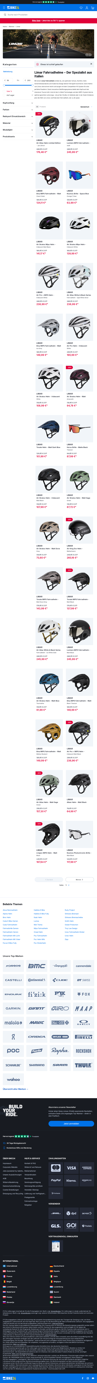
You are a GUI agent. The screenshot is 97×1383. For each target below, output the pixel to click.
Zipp (66, 939)
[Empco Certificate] (55, 1246)
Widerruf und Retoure (32, 1167)
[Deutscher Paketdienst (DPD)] (71, 1213)
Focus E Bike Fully (10, 943)
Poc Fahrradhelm (40, 936)
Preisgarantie (29, 1197)
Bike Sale (36, 20)
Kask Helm (38, 917)
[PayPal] (55, 1181)
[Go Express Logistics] (71, 1226)
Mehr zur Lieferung (19, 1344)
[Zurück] (86, 54)
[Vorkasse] (55, 1193)
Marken (11, 26)
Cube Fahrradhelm (10, 925)
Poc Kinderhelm (40, 943)
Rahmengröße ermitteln (33, 1186)
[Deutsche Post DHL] (55, 1213)
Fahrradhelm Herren (10, 932)
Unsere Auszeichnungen (12, 1175)
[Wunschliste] (81, 7)
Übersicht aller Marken (14, 1089)
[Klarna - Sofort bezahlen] (71, 1181)
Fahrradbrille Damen (10, 928)
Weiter (78, 880)
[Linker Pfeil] (37, 124)
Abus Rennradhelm (10, 910)
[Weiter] (90, 54)
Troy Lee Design (71, 928)
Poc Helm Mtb (39, 939)
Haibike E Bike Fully (41, 914)
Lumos (36, 921)
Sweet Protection (71, 925)
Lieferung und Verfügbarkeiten (35, 1194)
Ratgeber (28, 1205)
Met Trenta (38, 925)
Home (5, 26)
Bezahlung (28, 1178)
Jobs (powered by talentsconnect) (13, 1171)
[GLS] (55, 1226)
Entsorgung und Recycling (13, 1194)
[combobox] (74, 107)
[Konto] (86, 7)
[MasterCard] (55, 1168)
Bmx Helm (7, 917)
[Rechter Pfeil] (60, 124)
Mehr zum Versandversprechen (22, 1354)
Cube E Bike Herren (10, 921)
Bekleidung (7, 71)
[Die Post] (87, 1213)
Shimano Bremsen (72, 914)
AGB (4, 1178)
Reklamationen (30, 1171)
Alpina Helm (7, 914)
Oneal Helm (38, 932)
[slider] (4, 85)
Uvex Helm (69, 936)
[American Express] (87, 1168)
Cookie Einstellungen (11, 1190)
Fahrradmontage (30, 1201)
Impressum (7, 1163)
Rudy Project (70, 910)
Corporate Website (10, 1167)
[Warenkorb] (92, 7)
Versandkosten (30, 1175)
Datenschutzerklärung (11, 1186)
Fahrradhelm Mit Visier (11, 939)
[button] (18, 102)
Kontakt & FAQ (30, 1163)
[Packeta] (87, 1226)
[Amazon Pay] (87, 1181)
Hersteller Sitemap (31, 1190)
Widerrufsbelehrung (10, 1182)
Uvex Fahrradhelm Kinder (74, 932)
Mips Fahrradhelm (41, 928)
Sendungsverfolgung (32, 1182)
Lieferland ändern (58, 1323)
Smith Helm (69, 921)
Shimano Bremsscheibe (74, 917)
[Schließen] (91, 64)
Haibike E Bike (39, 910)
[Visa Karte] (71, 1168)
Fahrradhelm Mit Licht (11, 936)
